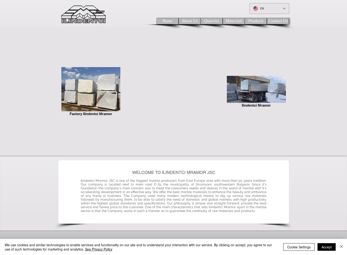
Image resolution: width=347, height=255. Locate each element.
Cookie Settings (299, 247)
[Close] (341, 247)
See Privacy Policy (98, 249)
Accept (327, 247)
